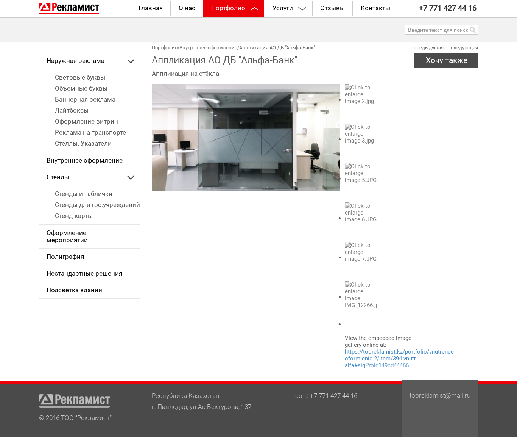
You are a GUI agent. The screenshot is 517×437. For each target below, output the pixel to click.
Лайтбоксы (72, 110)
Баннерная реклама (85, 99)
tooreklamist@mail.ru (440, 395)
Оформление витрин (86, 121)
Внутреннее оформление (85, 160)
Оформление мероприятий (67, 236)
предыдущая (429, 47)
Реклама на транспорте (90, 132)
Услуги (283, 8)
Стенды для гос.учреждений (97, 204)
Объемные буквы (81, 88)
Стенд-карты (74, 215)
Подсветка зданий (74, 290)
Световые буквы (80, 77)
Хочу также (446, 60)
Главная (151, 8)
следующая (464, 47)
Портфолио (228, 8)
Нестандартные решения (84, 273)
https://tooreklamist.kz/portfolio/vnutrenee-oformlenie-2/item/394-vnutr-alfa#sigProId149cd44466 (400, 358)
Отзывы (332, 8)
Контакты (375, 8)
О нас (187, 8)
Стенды (58, 177)
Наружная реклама (75, 60)
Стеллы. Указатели (83, 143)
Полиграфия (65, 256)
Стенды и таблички (83, 193)
